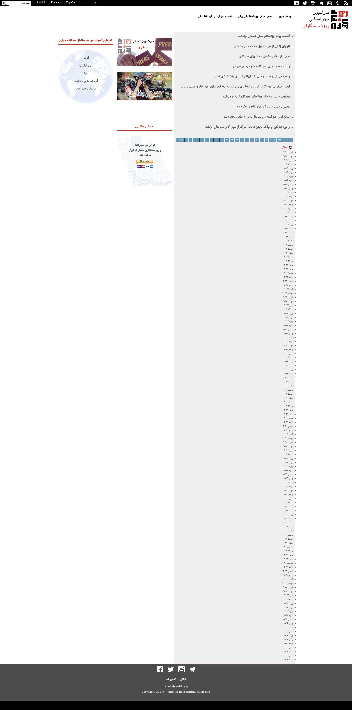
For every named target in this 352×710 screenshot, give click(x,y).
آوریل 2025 (288, 216)
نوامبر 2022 (288, 333)
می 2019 (289, 502)
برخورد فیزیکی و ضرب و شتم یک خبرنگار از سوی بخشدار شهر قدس (252, 77)
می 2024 (289, 261)
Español (71, 2)
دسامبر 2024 (288, 232)
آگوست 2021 (288, 394)
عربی (83, 2)
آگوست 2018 (288, 539)
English (41, 2)
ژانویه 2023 (288, 325)
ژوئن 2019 (288, 498)
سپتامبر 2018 (287, 535)
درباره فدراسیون (286, 16)
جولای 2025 (288, 204)
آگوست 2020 (288, 442)
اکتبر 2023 (288, 289)
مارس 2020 (288, 462)
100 (196, 139)
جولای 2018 (288, 543)
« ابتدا (272, 139)
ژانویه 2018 (288, 567)
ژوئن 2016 (288, 631)
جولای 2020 (288, 446)
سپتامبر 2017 (287, 583)
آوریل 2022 (288, 361)
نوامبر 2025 (288, 188)
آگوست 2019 (288, 490)
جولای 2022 (288, 349)
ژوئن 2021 (288, 402)
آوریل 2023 (288, 313)
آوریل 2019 (288, 506)
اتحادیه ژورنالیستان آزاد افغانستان (215, 16)
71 (222, 139)
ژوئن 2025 (288, 208)
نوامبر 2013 (288, 651)
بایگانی (183, 679)
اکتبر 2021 (288, 385)
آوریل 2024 (288, 265)
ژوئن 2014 (288, 647)
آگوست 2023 (288, 297)
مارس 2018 (288, 559)
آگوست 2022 (288, 345)
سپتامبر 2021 (287, 390)
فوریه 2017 (288, 611)
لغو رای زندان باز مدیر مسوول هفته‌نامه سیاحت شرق (261, 46)
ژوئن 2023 (288, 305)
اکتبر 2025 (288, 192)
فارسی (93, 2)
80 (207, 139)
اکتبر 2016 (288, 627)
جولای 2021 (288, 398)
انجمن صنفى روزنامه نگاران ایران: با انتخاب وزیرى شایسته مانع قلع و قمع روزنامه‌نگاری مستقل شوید (235, 87)
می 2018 (289, 551)
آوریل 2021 (288, 410)
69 (232, 139)
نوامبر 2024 (288, 236)
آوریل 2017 (288, 603)
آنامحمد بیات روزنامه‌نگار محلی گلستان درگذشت (263, 36)
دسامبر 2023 (288, 281)
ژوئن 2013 (288, 655)
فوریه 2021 (288, 418)
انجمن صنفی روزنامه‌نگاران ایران (255, 16)
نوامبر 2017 (288, 575)
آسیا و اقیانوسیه (86, 65)
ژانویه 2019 (288, 518)
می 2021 (289, 406)
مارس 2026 (288, 172)
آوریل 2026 (288, 168)
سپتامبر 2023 (287, 293)
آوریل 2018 (288, 555)
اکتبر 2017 (288, 579)
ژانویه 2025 (288, 228)
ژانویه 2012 (288, 659)
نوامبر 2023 (288, 285)
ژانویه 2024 (288, 277)
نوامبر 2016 (288, 623)
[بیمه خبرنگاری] (144, 99)
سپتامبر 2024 (287, 245)
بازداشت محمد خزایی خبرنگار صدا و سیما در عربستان (260, 66)
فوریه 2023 (288, 321)
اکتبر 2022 (288, 337)
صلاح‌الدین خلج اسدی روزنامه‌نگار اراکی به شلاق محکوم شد (257, 117)
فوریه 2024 (288, 273)
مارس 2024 (288, 269)
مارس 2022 (288, 365)
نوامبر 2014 (288, 639)
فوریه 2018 (288, 563)
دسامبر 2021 (288, 377)
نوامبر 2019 (288, 478)
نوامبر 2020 (288, 430)
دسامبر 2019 (288, 474)
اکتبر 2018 (288, 530)
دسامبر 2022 (288, 329)
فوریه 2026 (288, 176)
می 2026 (289, 164)
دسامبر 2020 (288, 426)
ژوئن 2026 (288, 160)
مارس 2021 (288, 414)
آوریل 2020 (288, 458)
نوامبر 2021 (288, 381)
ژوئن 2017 (288, 595)
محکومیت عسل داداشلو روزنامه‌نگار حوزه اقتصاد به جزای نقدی (256, 97)
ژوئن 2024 (288, 257)
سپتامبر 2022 (287, 341)
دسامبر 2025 (288, 184)
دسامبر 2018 (288, 522)
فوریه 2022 (288, 369)
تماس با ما (171, 679)
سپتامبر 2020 (287, 438)
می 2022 (289, 357)
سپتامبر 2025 (287, 196)
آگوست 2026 (288, 152)
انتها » (180, 139)
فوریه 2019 (288, 514)
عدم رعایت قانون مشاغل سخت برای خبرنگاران (264, 56)
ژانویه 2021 (288, 422)
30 (247, 139)
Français (56, 2)
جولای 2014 (288, 643)
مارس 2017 (288, 607)
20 (252, 139)
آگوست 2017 (288, 587)
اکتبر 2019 (288, 482)
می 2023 (289, 309)
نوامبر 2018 (288, 526)
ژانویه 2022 (288, 373)
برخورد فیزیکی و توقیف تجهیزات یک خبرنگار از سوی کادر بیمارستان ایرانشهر (247, 127)
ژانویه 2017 (288, 615)
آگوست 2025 (288, 200)
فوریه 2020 (288, 466)
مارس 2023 (288, 317)
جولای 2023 (288, 301)
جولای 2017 (288, 591)
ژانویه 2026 (288, 180)
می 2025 (289, 212)
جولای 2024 (288, 253)
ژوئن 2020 (288, 450)
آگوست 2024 (288, 249)
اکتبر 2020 (288, 434)
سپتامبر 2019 (287, 486)
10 (257, 139)
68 (237, 139)
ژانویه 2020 (288, 470)
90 (202, 139)
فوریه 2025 (288, 224)
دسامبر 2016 (288, 619)
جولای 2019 (288, 494)
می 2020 (289, 454)
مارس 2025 (288, 220)
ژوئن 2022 (288, 353)
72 (216, 139)
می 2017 (289, 599)
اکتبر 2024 (288, 240)
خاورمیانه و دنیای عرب (86, 89)
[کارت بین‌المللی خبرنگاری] (144, 65)
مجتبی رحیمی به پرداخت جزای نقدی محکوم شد (263, 107)
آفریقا (86, 58)
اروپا (86, 73)
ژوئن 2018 (288, 547)
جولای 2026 (288, 156)
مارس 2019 (288, 510)
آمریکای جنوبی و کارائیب (86, 81)
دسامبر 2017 (288, 571)
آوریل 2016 (288, 635)
